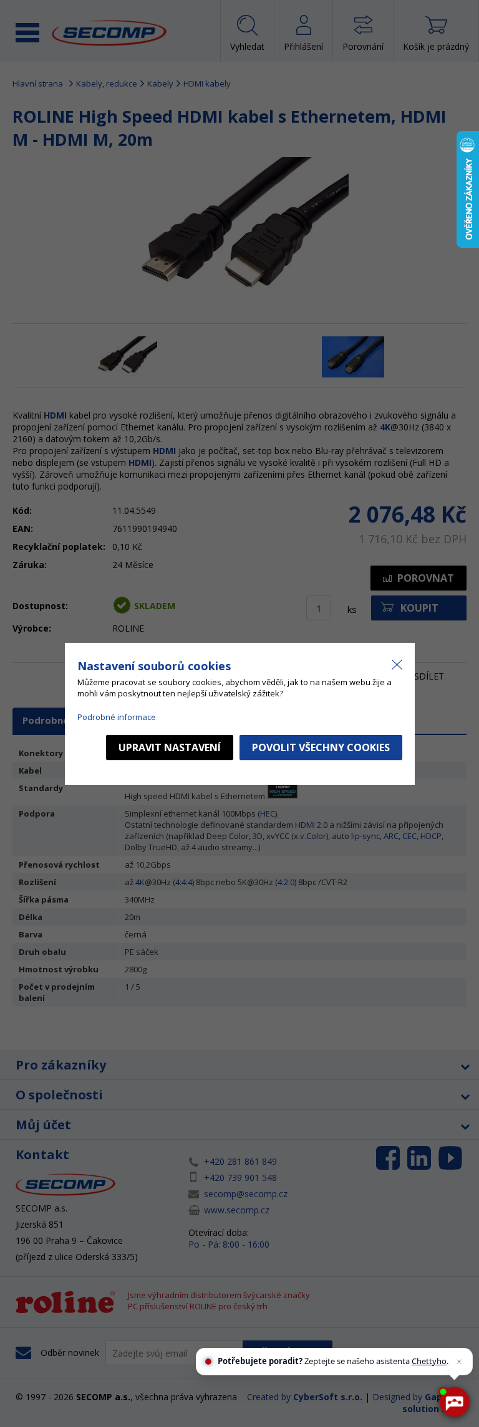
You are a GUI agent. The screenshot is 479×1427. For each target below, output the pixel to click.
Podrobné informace (116, 717)
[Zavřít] (459, 1362)
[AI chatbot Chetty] (453, 1402)
